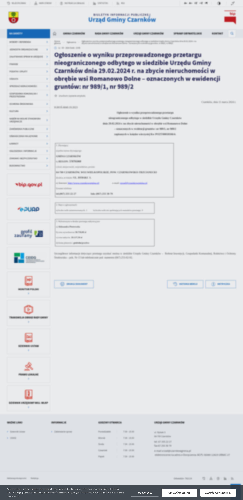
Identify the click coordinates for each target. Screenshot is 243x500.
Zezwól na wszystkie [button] (218, 492)
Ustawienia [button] (145, 492)
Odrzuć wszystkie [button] (179, 492)
